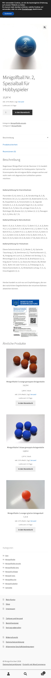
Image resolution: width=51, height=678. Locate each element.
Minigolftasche (10, 580)
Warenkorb (39, 672)
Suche (25, 674)
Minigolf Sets (10, 576)
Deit (6, 556)
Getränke (8, 588)
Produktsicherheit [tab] (10, 144)
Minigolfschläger (11, 572)
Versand (21, 102)
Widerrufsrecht (12, 637)
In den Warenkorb (22, 112)
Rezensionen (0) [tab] (9, 151)
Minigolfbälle (16, 126)
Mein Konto (10, 599)
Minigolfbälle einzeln (18, 123)
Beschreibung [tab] (8, 137)
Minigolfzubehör (11, 584)
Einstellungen (27, 9)
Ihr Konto (8, 674)
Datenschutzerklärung (15, 642)
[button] (45, 27)
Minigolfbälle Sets (12, 568)
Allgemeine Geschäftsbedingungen (20, 646)
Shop (8, 604)
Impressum (10, 608)
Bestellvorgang (12, 623)
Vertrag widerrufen (13, 627)
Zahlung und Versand (14, 618)
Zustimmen (8, 14)
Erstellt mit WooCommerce (34, 664)
